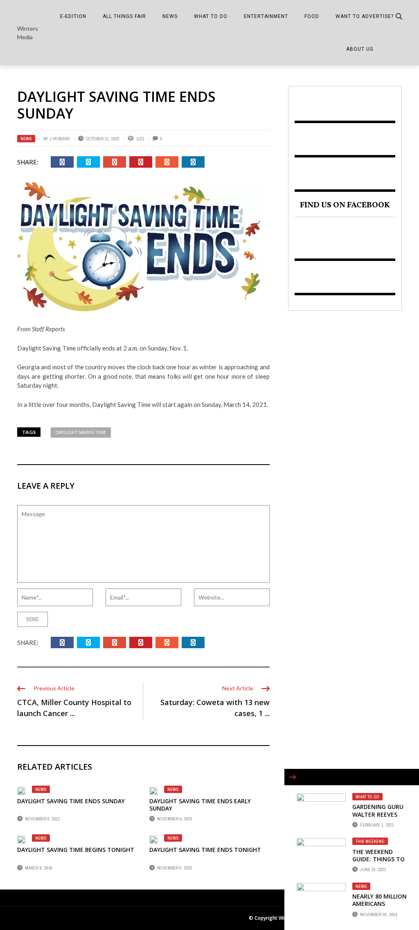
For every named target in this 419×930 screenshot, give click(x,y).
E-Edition (73, 16)
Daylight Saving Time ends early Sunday (200, 804)
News (170, 16)
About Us (359, 49)
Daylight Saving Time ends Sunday (71, 801)
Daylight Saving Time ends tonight (205, 850)
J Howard (60, 139)
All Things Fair (124, 16)
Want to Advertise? (365, 16)
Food (311, 16)
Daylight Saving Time (81, 432)
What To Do (211, 16)
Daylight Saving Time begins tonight (75, 850)
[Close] (292, 777)
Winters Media (27, 32)
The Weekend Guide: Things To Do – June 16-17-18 (378, 863)
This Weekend (370, 841)
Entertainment (266, 16)
